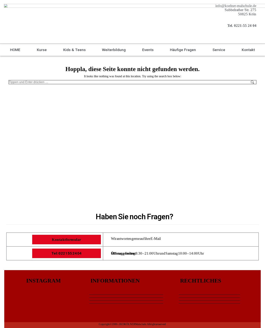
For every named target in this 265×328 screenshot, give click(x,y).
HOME (15, 50)
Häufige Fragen (183, 50)
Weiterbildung (114, 50)
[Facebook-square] (255, 294)
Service (218, 50)
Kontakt (248, 50)
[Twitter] (255, 283)
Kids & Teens (74, 50)
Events (148, 50)
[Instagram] (255, 305)
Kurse (42, 50)
